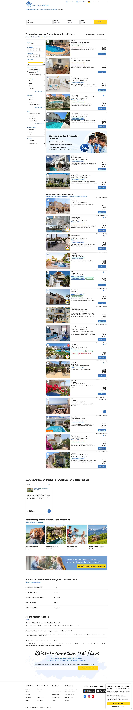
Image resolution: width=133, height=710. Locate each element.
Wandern (37, 129)
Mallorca (28, 694)
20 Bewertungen (80, 99)
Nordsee (28, 689)
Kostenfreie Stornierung (37, 74)
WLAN (37, 83)
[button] (118, 706)
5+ (39, 49)
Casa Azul (73, 382)
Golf (37, 134)
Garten (37, 85)
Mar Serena (74, 200)
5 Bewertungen (80, 240)
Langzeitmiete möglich (37, 104)
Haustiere (37, 97)
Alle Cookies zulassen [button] (118, 703)
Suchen (100, 21)
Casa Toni (73, 237)
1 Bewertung (80, 439)
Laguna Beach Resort (77, 346)
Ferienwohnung (37, 143)
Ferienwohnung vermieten (100, 1)
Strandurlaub (37, 118)
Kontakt (54, 700)
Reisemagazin (55, 694)
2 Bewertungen (80, 221)
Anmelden (71, 1)
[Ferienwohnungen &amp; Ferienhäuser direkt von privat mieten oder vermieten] (37, 5)
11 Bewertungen (80, 294)
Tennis (37, 132)
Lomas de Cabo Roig (76, 255)
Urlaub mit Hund (37, 115)
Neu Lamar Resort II (76, 219)
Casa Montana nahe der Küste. (79, 455)
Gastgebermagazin (70, 692)
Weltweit (28, 697)
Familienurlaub (37, 120)
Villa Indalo (74, 291)
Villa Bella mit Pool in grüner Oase (80, 42)
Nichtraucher (37, 102)
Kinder (37, 99)
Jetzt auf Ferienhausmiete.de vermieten (91, 566)
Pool (37, 80)
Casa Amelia (74, 273)
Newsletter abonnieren (88, 668)
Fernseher (37, 88)
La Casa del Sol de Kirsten (78, 418)
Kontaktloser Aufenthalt (37, 113)
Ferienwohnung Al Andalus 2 (79, 309)
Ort (28, 20)
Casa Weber (74, 364)
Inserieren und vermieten (71, 689)
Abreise (69, 20)
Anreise (56, 20)
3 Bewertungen (80, 276)
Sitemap (28, 700)
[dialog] (119, 696)
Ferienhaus (37, 140)
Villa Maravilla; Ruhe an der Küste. (80, 436)
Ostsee (27, 692)
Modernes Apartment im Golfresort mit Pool (65, 634)
